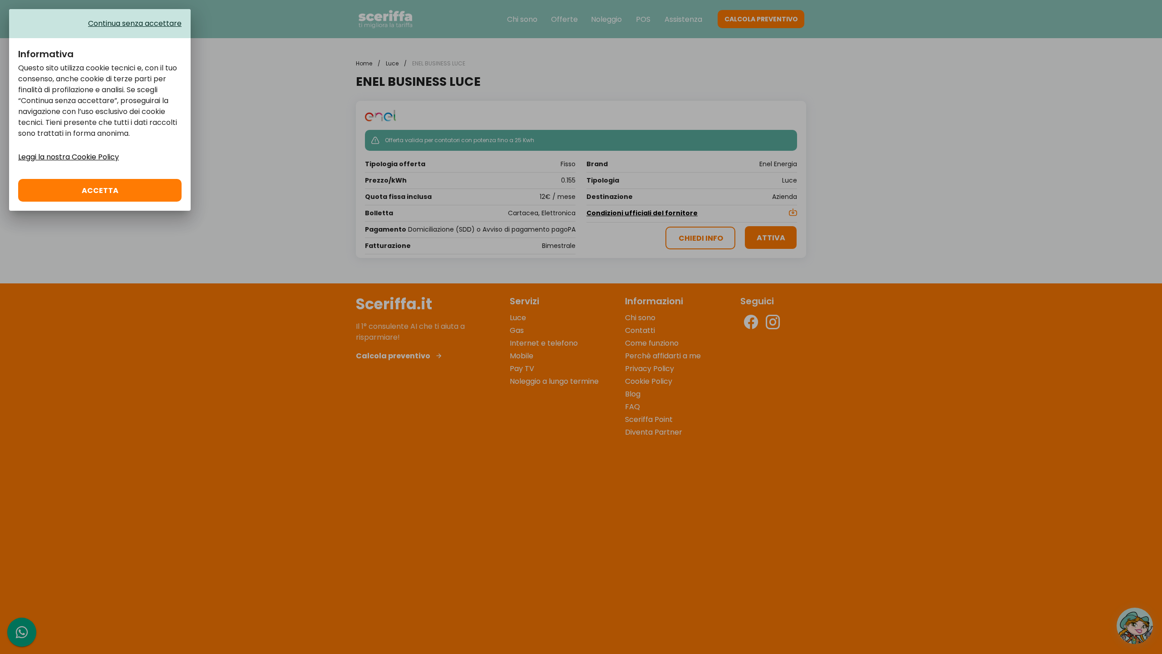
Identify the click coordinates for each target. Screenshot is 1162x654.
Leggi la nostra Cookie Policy (68, 157)
